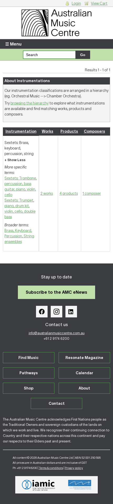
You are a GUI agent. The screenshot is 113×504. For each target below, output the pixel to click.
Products (69, 131)
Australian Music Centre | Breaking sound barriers (56, 22)
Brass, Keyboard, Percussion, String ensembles (19, 236)
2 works (46, 193)
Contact (57, 403)
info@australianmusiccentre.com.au (57, 333)
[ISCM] (79, 484)
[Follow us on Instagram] (56, 311)
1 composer (92, 193)
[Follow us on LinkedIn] (71, 311)
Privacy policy (74, 468)
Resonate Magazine (84, 358)
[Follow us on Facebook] (42, 311)
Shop (28, 388)
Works (47, 131)
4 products (68, 193)
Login (76, 3)
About (84, 388)
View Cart (99, 3)
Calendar (84, 373)
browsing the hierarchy (30, 103)
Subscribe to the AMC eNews (56, 292)
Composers (94, 131)
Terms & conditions (51, 468)
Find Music (28, 358)
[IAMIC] (38, 484)
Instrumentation (21, 131)
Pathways (28, 373)
